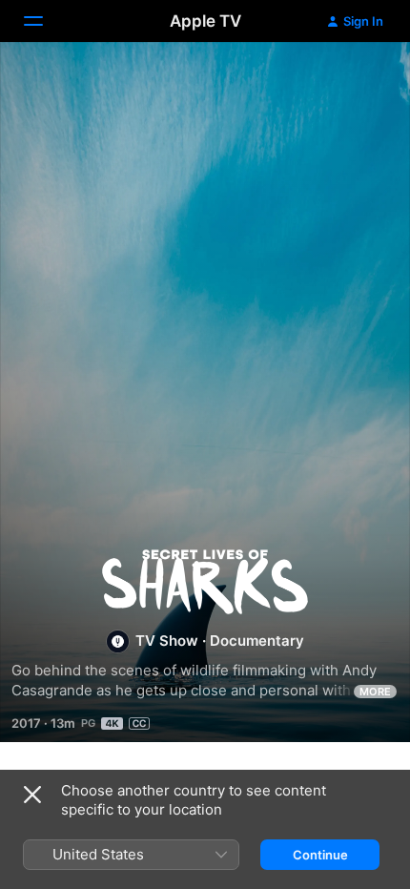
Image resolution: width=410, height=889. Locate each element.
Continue (320, 854)
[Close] (32, 794)
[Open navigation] (45, 21)
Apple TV (205, 21)
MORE (375, 691)
